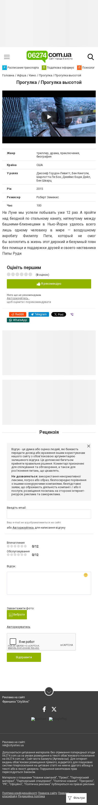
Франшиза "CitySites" (15, 701)
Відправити (24, 657)
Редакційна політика (31, 796)
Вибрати (19, 614)
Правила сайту (47, 793)
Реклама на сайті (13, 697)
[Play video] (49, 116)
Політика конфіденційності (19, 793)
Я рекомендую (50, 283)
